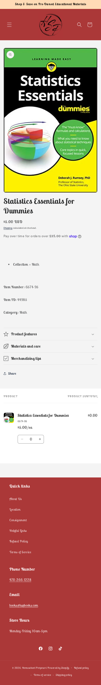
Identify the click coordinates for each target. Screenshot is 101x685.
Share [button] (12, 373)
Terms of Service (20, 552)
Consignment (18, 520)
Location (15, 509)
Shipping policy (64, 675)
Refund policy (81, 667)
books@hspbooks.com (23, 605)
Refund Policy (18, 541)
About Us (15, 499)
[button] (9, 25)
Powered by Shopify (58, 667)
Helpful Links (18, 531)
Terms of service (42, 675)
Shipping (8, 227)
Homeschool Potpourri (34, 667)
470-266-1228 (20, 579)
